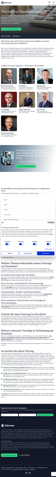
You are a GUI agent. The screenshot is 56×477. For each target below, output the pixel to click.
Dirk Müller (22, 86)
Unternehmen (7, 214)
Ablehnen (10, 253)
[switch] (21, 244)
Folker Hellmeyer (24, 109)
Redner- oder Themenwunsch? (11, 219)
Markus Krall (41, 86)
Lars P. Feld (40, 109)
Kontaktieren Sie (5, 393)
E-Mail (6, 204)
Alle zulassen (46, 253)
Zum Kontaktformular (10, 455)
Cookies (26, 469)
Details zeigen (48, 249)
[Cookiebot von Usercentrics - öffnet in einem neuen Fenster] (48, 223)
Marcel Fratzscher (7, 86)
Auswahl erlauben (28, 253)
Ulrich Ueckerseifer (7, 133)
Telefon (6, 209)
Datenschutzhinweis (18, 469)
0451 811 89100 (24, 455)
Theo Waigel (5, 109)
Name (5, 199)
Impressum (32, 469)
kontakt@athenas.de (41, 467)
